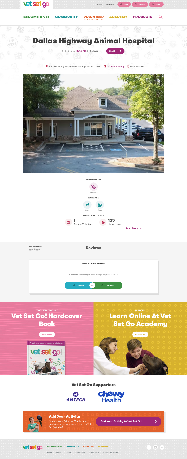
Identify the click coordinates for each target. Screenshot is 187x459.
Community (66, 16)
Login (81, 285)
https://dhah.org (116, 66)
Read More (132, 228)
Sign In (142, 4)
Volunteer (93, 16)
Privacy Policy (80, 452)
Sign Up (110, 285)
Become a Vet (36, 16)
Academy (118, 16)
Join (126, 4)
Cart (158, 4)
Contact (110, 4)
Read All (81, 51)
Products (142, 16)
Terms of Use (94, 452)
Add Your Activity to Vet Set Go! (121, 421)
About (100, 4)
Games (58, 452)
